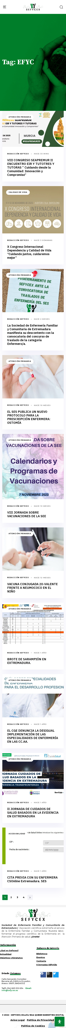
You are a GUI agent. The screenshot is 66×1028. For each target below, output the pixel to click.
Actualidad (5, 954)
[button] (61, 7)
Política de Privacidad (40, 1020)
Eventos (40, 957)
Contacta (41, 961)
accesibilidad (17, 834)
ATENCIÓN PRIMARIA (20, 117)
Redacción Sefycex (18, 154)
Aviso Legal (17, 1020)
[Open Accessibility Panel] (59, 1021)
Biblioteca (41, 954)
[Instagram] (49, 974)
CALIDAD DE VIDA (18, 192)
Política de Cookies (33, 1025)
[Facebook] (43, 974)
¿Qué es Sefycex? (9, 951)
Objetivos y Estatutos (11, 958)
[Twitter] (56, 974)
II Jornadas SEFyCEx (46, 965)
